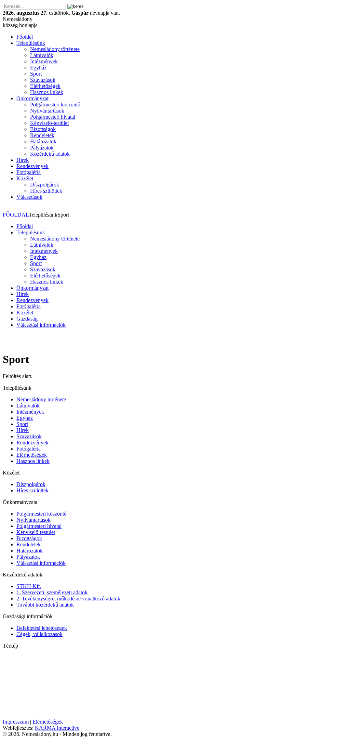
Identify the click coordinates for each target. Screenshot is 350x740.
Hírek (22, 160)
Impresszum (16, 722)
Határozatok (43, 141)
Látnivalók (41, 55)
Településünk (30, 43)
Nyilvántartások (47, 111)
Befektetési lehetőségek (41, 628)
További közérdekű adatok (45, 605)
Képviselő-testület (49, 123)
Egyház (38, 67)
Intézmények (44, 61)
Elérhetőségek (45, 86)
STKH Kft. (28, 586)
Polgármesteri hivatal (52, 117)
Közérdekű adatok (50, 154)
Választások (29, 197)
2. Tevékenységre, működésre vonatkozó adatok (68, 598)
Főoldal (24, 37)
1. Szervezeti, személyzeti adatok (52, 592)
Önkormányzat (32, 98)
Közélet (24, 178)
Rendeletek (42, 135)
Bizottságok (43, 129)
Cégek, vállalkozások (39, 634)
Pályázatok (42, 148)
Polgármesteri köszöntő (55, 104)
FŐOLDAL (16, 215)
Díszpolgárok (44, 184)
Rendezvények (32, 166)
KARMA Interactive (57, 728)
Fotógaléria (28, 172)
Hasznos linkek (46, 92)
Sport (36, 74)
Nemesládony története (55, 49)
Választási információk (41, 325)
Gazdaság (27, 319)
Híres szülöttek (46, 191)
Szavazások (42, 80)
